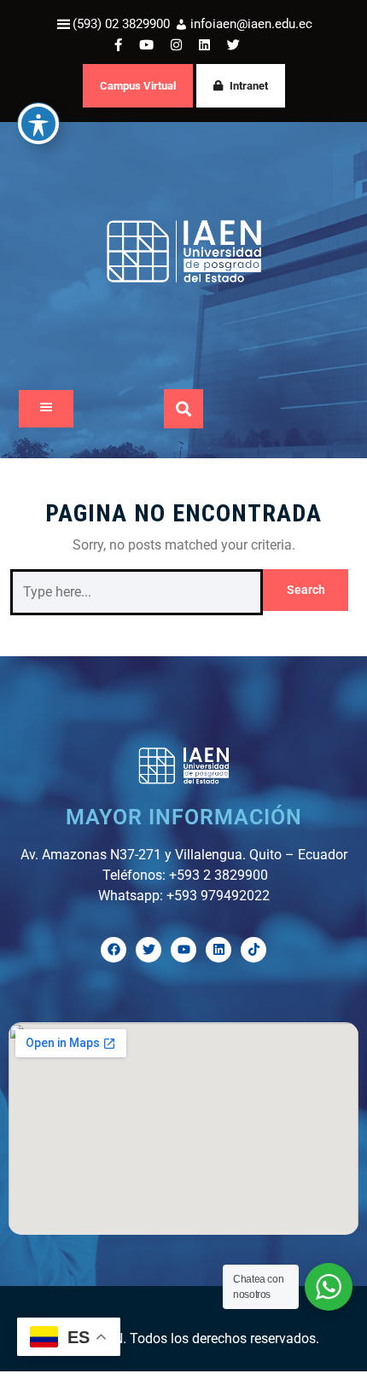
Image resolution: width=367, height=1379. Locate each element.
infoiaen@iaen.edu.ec (251, 24)
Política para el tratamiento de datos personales (155, 1304)
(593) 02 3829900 (121, 24)
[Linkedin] (218, 950)
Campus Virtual (138, 85)
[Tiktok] (253, 950)
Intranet (249, 85)
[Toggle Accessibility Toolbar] (38, 123)
